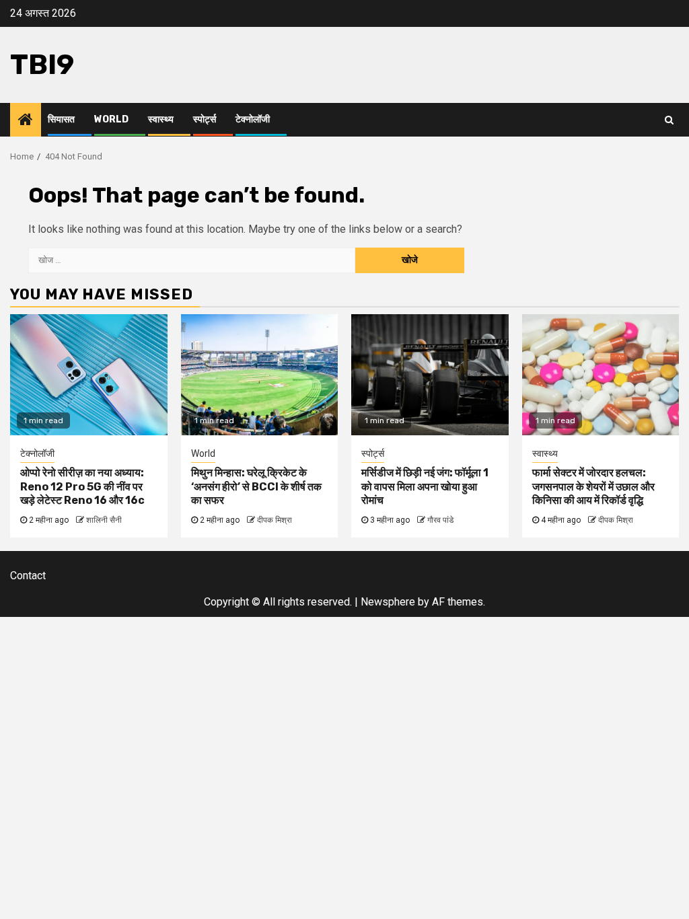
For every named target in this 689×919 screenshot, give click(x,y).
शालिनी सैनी (104, 520)
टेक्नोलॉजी (252, 119)
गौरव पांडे (440, 520)
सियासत (61, 119)
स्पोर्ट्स (204, 119)
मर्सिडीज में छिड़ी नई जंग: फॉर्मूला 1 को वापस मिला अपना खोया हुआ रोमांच (424, 486)
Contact (28, 575)
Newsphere (388, 601)
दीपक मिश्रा (274, 520)
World (111, 119)
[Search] (669, 120)
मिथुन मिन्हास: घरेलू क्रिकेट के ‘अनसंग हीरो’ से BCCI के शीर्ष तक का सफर (256, 486)
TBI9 (42, 64)
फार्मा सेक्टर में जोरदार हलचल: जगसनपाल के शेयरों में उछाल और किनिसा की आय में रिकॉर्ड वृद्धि (593, 486)
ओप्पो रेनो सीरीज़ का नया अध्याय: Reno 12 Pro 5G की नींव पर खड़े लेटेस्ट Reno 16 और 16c (82, 486)
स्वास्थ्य (161, 119)
